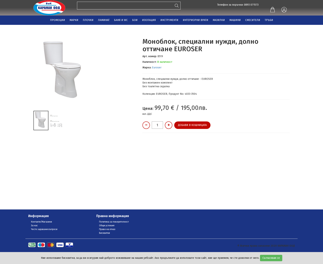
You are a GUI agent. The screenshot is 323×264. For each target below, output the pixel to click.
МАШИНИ (235, 20)
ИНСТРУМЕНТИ (169, 20)
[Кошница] (272, 10)
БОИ (135, 20)
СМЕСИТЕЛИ (252, 20)
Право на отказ (107, 229)
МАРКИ (74, 20)
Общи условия (106, 225)
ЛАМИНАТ (104, 20)
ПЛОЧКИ (88, 20)
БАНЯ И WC (121, 20)
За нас (34, 225)
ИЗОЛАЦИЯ (149, 20)
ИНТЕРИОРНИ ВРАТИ (195, 20)
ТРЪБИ (269, 20)
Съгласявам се (271, 258)
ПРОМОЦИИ (57, 20)
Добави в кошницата (192, 125)
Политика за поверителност (114, 221)
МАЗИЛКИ (219, 20)
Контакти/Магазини (41, 221)
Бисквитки (104, 233)
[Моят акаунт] (284, 10)
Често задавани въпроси (44, 229)
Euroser (157, 67)
